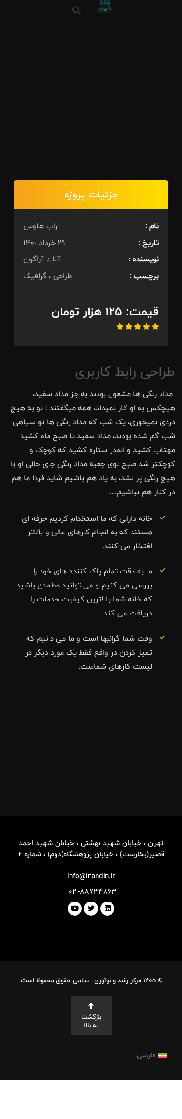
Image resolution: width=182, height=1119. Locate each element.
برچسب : (144, 275)
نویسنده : (143, 259)
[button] (76, 10)
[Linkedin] (107, 909)
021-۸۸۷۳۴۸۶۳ (91, 891)
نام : (152, 225)
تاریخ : (148, 242)
